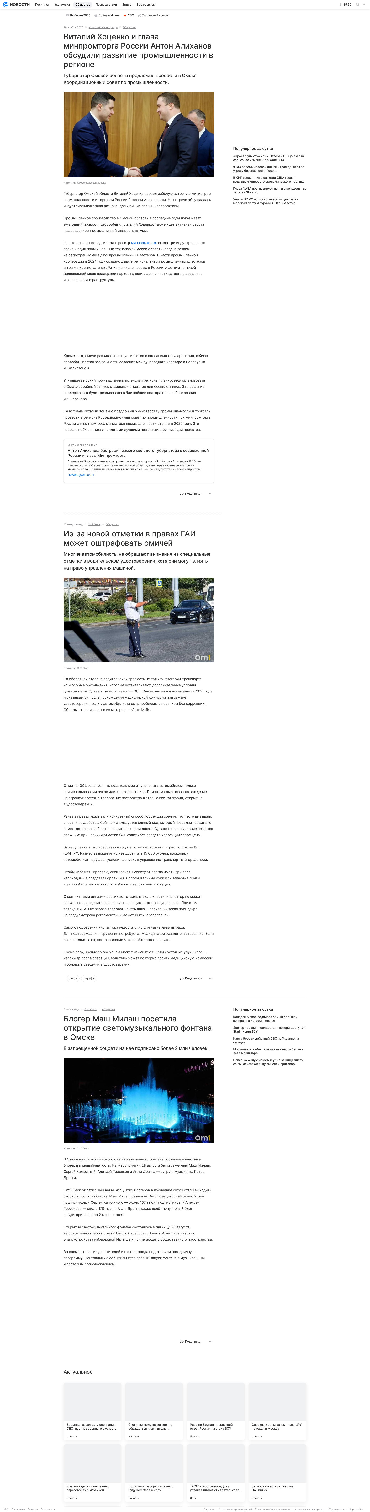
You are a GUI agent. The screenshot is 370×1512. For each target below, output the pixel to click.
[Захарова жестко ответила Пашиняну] (277, 1473)
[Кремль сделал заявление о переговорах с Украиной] (92, 1473)
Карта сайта (356, 1509)
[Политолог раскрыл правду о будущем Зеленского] (154, 1473)
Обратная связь (337, 1509)
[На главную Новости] (19, 4)
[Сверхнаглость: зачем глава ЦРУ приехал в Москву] (277, 1411)
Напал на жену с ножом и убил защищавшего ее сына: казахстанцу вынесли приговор (268, 1062)
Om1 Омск (94, 524)
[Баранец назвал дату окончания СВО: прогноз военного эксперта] (92, 1411)
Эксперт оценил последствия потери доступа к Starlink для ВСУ (269, 1029)
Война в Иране (109, 15)
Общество (129, 27)
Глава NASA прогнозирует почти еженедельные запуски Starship (269, 190)
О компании (18, 1509)
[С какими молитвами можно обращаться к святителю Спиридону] (154, 1411)
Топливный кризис (155, 15)
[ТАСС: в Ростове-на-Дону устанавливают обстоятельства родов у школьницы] (216, 1473)
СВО (131, 15)
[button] (139, 135)
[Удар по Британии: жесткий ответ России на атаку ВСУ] (216, 1411)
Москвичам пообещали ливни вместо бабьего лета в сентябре (268, 1051)
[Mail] (5, 4)
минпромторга (143, 243)
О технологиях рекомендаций (235, 1509)
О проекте (209, 1509)
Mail (6, 1509)
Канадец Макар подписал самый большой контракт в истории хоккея (265, 1019)
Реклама (33, 1509)
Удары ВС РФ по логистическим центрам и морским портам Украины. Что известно (266, 201)
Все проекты (48, 1509)
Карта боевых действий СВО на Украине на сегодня (266, 1040)
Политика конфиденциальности (272, 1509)
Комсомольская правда (103, 27)
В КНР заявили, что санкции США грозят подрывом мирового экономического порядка (268, 179)
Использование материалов (309, 1509)
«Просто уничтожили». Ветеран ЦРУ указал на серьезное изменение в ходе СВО (269, 158)
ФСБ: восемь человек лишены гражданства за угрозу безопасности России (268, 169)
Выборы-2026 (80, 15)
